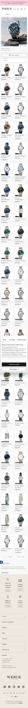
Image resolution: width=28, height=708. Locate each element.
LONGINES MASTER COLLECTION (19, 135)
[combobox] (14, 60)
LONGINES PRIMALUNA (6, 260)
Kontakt (4, 638)
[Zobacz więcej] (25, 14)
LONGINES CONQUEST (6, 77)
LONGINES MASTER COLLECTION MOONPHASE (5, 403)
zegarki (6, 568)
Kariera (4, 627)
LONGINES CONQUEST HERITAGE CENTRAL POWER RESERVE (20, 178)
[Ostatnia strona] (23, 556)
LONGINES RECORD (19, 423)
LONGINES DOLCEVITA (20, 219)
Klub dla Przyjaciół (7, 622)
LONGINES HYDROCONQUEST (5, 198)
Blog (3, 633)
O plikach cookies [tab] (21, 339)
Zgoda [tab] (4, 339)
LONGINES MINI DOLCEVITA (5, 507)
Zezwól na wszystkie (14, 364)
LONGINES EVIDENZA (20, 383)
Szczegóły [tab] (12, 339)
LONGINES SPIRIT (5, 383)
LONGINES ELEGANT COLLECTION (6, 423)
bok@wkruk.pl (5, 662)
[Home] (7, 9)
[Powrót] (2, 14)
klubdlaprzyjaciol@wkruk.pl (9, 667)
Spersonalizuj (13, 369)
